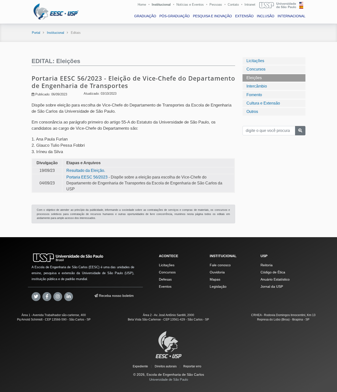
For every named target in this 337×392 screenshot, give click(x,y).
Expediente (140, 366)
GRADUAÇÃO (145, 16)
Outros (252, 111)
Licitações (255, 61)
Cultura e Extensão (263, 103)
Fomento (254, 94)
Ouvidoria (217, 272)
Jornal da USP (272, 286)
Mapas (215, 279)
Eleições (254, 77)
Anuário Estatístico (275, 279)
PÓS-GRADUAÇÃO (174, 16)
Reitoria (267, 265)
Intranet (249, 4)
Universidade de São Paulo (168, 379)
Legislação (218, 286)
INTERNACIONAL (291, 16)
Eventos (165, 286)
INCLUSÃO (265, 16)
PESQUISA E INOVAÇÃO (212, 16)
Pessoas (215, 4)
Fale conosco (220, 265)
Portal (36, 33)
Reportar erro (192, 366)
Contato (233, 4)
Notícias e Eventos (190, 4)
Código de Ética (273, 272)
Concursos (255, 69)
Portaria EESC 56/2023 (87, 177)
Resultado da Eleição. (85, 170)
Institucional (161, 4)
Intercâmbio (256, 86)
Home (142, 4)
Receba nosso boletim (116, 296)
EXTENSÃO (244, 16)
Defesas (165, 279)
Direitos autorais (166, 366)
